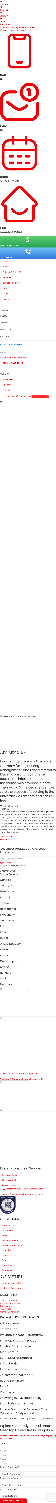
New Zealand (6, 329)
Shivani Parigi (9, 1363)
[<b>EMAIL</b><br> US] (19, 120)
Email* (3, 1451)
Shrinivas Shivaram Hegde (18, 1340)
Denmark (6, 984)
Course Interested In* (9, 1478)
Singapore (7, 920)
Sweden (5, 903)
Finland (5, 949)
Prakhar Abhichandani (15, 1346)
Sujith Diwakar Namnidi (16, 1358)
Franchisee (5, 24)
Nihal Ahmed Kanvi (13, 1369)
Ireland (4, 932)
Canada (3, 316)
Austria (4, 955)
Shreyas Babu (9, 1329)
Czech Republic (10, 961)
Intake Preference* (8, 1489)
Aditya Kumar (9, 1323)
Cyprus (4, 967)
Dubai (4, 938)
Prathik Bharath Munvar (16, 1403)
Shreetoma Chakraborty (17, 1375)
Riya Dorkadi (8, 1386)
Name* (3, 1443)
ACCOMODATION (11, 230)
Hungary (5, 972)
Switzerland (7, 914)
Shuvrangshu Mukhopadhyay (21, 1398)
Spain (3, 978)
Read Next (4, 839)
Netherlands (8, 909)
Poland (4, 926)
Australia (4, 336)
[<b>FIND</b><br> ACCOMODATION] (19, 222)
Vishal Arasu (8, 1392)
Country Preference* (9, 1467)
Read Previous (6, 836)
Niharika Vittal (9, 1352)
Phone (3, 1459)
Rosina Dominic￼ (12, 1381)
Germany (4, 323)
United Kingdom (10, 943)
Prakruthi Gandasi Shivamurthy (21, 1335)
